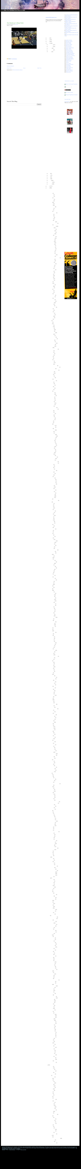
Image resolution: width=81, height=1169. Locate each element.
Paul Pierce (50, 908)
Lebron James (51, 771)
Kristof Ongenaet (51, 744)
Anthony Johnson (51, 248)
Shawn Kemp (50, 1018)
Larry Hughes (50, 761)
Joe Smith (50, 660)
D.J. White (50, 391)
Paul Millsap (50, 906)
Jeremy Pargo (51, 641)
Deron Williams (51, 446)
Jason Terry (50, 620)
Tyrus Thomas (51, 1105)
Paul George (50, 903)
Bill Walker (50, 283)
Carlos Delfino (51, 331)
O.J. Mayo (50, 890)
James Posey (50, 602)
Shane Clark (50, 1012)
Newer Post (9, 68)
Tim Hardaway (14, 58)
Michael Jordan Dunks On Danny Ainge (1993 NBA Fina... (55, 110)
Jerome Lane (50, 647)
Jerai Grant (50, 635)
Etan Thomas (50, 526)
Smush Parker (51, 1024)
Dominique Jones (51, 482)
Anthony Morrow (51, 250)
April (49, 178)
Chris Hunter (50, 352)
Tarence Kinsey (51, 1044)
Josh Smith (50, 699)
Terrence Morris (51, 1051)
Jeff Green (50, 630)
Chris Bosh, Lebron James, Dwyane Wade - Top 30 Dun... (55, 165)
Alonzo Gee (50, 220)
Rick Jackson (50, 948)
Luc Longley (50, 782)
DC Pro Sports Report (69, 207)
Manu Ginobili (51, 791)
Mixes (49, 857)
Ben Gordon (50, 277)
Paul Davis (50, 902)
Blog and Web (23, 1149)
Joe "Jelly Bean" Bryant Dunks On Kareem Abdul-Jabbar (54, 68)
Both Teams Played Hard (70, 201)
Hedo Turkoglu (51, 569)
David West (50, 428)
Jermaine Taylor (51, 644)
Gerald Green (50, 539)
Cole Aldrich (50, 374)
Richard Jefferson (51, 947)
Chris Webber (51, 362)
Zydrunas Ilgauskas (52, 1142)
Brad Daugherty (51, 296)
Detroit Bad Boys (68, 208)
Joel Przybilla (50, 663)
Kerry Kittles (50, 725)
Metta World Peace (52, 840)
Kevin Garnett (50, 728)
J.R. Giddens (50, 587)
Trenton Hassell (51, 1087)
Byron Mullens (51, 317)
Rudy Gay (50, 984)
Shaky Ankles (67, 228)
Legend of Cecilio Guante (70, 219)
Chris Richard (51, 361)
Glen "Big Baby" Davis (52, 550)
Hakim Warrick (51, 563)
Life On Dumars (68, 221)
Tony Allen (50, 1078)
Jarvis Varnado (51, 614)
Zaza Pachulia (51, 1141)
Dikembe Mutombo (52, 470)
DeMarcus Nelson (51, 437)
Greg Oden (50, 557)
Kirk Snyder (50, 735)
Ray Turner (50, 936)
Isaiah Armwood (51, 578)
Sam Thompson (51, 993)
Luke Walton (50, 785)
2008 (48, 187)
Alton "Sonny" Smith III (52, 223)
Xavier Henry (50, 1132)
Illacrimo (3, 1149)
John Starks (50, 672)
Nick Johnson (50, 884)
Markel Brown (51, 815)
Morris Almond (51, 864)
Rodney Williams (51, 968)
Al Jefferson (50, 203)
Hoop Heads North (68, 211)
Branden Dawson (51, 301)
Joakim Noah (50, 654)
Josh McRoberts (51, 695)
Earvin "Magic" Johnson (53, 500)
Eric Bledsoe (50, 518)
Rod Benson (50, 960)
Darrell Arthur (50, 415)
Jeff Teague (50, 633)
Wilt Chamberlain (51, 1130)
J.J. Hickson (50, 584)
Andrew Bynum (51, 242)
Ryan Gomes (50, 989)
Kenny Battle (50, 720)
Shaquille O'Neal (51, 1015)
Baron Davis (50, 275)
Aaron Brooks (50, 196)
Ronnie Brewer (51, 974)
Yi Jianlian (50, 1136)
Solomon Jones (51, 1026)
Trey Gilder (50, 1092)
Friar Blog (67, 210)
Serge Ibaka (50, 1008)
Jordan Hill (50, 686)
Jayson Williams (51, 626)
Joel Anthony (50, 662)
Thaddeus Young (51, 1059)
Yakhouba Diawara (52, 1133)
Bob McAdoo (50, 290)
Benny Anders (51, 280)
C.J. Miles (50, 323)
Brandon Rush (51, 305)
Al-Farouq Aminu (51, 206)
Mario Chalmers (51, 809)
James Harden (51, 599)
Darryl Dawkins (51, 419)
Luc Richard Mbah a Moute (53, 783)
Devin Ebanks (51, 466)
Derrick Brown (51, 448)
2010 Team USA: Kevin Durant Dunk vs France (54, 96)
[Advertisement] (25, 17)
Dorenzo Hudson (51, 490)
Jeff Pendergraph (51, 632)
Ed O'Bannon (50, 503)
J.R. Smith (50, 590)
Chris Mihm (50, 356)
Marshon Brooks (51, 822)
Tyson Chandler (51, 1106)
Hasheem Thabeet (52, 567)
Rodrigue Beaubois (52, 969)
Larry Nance (50, 764)
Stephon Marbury (51, 1036)
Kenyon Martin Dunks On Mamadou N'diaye (53, 154)
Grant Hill (50, 554)
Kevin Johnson (51, 729)
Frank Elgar (50, 530)
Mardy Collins (51, 807)
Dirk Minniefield (51, 473)
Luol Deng (50, 786)
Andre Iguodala (51, 233)
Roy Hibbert (50, 978)
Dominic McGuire (51, 479)
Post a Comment (10, 66)
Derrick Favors (51, 452)
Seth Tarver (50, 1011)
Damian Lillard (51, 397)
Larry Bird (50, 759)
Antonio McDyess (51, 263)
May (49, 177)
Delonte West (50, 433)
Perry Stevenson (51, 911)
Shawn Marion (51, 1020)
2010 (48, 43)
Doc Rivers (50, 476)
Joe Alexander (51, 657)
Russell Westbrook (52, 986)
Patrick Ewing (50, 896)
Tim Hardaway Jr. (51, 1071)
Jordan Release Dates (69, 243)
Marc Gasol (50, 792)
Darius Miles (50, 410)
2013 (48, 38)
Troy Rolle (50, 1096)
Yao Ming (50, 1135)
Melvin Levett (50, 839)
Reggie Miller (50, 941)
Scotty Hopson (51, 1002)
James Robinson (51, 603)
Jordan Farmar (51, 683)
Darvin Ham (50, 421)
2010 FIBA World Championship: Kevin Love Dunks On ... (55, 59)
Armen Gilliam (51, 266)
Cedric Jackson (51, 335)
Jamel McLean (51, 596)
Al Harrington (50, 200)
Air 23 (66, 240)
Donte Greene (51, 487)
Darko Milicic (50, 412)
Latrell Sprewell (51, 768)
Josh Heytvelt (50, 692)
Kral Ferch (50, 740)
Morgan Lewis (51, 863)
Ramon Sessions (51, 926)
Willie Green (50, 1126)
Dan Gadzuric (51, 401)
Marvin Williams (51, 825)
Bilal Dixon (50, 281)
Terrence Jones (51, 1050)
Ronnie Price (50, 975)
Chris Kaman (50, 355)
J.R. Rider (50, 588)
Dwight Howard (51, 496)
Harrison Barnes (51, 566)
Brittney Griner (51, 313)
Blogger (18, 1148)
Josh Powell (50, 696)
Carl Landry (50, 326)
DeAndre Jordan (51, 430)
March (49, 180)
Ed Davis (49, 502)
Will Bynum (50, 1124)
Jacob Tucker (50, 591)
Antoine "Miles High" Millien (53, 257)
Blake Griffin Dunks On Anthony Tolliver (70, 22)
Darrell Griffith (51, 416)
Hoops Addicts (68, 213)
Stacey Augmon (51, 1030)
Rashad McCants (51, 930)
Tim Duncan (50, 1068)
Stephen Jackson (51, 1035)
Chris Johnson (51, 353)
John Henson (50, 669)
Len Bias (49, 773)
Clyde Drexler (51, 373)
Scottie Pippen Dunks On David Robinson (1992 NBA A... (54, 65)
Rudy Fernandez (51, 983)
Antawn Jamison (51, 245)
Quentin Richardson (52, 918)
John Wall (50, 674)
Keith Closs (50, 713)
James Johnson (51, 600)
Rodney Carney (51, 962)
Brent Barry (50, 308)
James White (50, 606)
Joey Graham (50, 666)
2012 (48, 39)
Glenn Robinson (51, 551)
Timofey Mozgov (51, 1074)
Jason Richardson (51, 617)
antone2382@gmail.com (51, 17)
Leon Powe (50, 776)
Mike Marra (50, 851)
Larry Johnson (51, 762)
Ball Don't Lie (67, 197)
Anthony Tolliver (51, 256)
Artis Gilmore (50, 268)
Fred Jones (50, 532)
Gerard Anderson (51, 545)
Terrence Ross (51, 1053)
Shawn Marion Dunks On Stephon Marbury (53, 74)
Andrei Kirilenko (51, 238)
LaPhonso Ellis (51, 758)
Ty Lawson (50, 1098)
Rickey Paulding (51, 950)
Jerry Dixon (50, 648)
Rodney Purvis (51, 965)
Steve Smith (50, 1039)
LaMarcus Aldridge (52, 753)
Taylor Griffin (50, 1045)
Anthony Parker (51, 251)
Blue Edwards (51, 287)
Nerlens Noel (50, 879)
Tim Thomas (50, 1072)
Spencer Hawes (51, 1029)
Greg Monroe (50, 556)
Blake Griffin (50, 286)
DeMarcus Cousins (52, 436)
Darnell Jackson (51, 413)
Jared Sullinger (51, 609)
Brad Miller (50, 298)
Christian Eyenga (51, 368)
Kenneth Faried (51, 719)
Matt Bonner (50, 828)
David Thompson (51, 427)
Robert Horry (50, 954)
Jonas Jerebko (51, 675)
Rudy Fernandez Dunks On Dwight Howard (71, 26)
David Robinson (51, 425)
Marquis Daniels (51, 818)
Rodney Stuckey (51, 966)
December (50, 44)
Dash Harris (50, 422)
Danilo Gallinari (51, 403)
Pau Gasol (50, 900)
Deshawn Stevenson (52, 457)
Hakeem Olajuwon (52, 561)
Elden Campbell (51, 511)
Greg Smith (50, 559)
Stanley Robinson (51, 1032)
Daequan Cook (51, 392)
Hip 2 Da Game (70, 126)
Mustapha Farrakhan (52, 866)
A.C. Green (50, 193)
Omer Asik (50, 891)
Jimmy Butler (50, 653)
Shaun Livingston (51, 1017)
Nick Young (50, 885)
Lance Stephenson (52, 755)
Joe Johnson (50, 659)
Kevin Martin (50, 732)
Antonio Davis (51, 262)
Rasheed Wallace (51, 932)
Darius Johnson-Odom (52, 409)
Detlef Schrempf (51, 460)
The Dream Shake (68, 233)
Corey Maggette (51, 377)
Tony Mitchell (50, 1081)
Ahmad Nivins (51, 199)
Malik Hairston (51, 789)
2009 (48, 186)
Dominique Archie (51, 481)
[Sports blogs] (69, 92)
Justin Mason (50, 705)
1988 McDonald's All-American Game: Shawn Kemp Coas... (54, 62)
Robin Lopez (50, 959)
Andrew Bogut (51, 241)
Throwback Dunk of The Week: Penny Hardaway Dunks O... (54, 157)
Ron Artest (50, 971)
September (50, 50)
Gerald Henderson (52, 541)
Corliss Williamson (52, 380)
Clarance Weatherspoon (53, 370)
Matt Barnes (50, 827)
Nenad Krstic (50, 876)
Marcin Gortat (50, 794)
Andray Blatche (51, 230)
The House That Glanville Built (71, 234)
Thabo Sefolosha (51, 1057)
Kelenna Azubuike (51, 714)
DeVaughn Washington (53, 463)
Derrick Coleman (51, 451)
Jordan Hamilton (51, 684)
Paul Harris (50, 905)
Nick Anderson (51, 881)
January (50, 184)
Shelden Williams (51, 1023)
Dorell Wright (50, 488)
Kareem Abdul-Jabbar (52, 708)
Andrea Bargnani (51, 236)
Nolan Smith (50, 888)
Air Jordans (67, 241)
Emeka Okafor (51, 515)
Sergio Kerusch (51, 1009)
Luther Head (50, 788)
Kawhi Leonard (51, 711)
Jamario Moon (51, 594)
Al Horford (50, 202)
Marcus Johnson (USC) (53, 803)
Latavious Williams (52, 767)
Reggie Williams (51, 942)
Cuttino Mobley (51, 388)
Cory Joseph (50, 382)
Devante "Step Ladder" (52, 461)
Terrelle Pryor (50, 1048)
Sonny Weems (51, 1027)
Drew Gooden (51, 491)
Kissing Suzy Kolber (69, 218)
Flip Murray (50, 527)
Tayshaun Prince (51, 1047)
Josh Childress (51, 690)
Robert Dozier (51, 953)
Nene (49, 878)
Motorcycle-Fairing (68, 244)
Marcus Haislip (51, 800)
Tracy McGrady (51, 1083)
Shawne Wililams (51, 1021)
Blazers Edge (67, 200)
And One (67, 195)
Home (24, 68)
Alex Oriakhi (50, 209)
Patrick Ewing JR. (51, 897)
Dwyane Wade (51, 497)
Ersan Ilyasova (51, 523)
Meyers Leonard (51, 842)
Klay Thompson (51, 737)
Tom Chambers (51, 1077)
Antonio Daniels (51, 260)
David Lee (50, 424)
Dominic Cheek (51, 478)
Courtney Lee (50, 383)
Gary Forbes (50, 535)
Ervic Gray (50, 524)
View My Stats (67, 99)
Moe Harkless (51, 860)
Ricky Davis (50, 951)
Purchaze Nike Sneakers (70, 246)
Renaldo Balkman (51, 944)
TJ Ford (49, 1075)
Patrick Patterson (51, 899)
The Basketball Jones (69, 231)
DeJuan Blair (50, 431)
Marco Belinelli (51, 795)
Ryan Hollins (50, 990)
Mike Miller (50, 852)
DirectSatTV (67, 101)
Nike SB (66, 245)
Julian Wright (50, 702)
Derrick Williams (51, 455)
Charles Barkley (51, 341)
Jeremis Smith (51, 636)
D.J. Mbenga (50, 389)
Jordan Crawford (51, 681)
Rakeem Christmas (52, 924)
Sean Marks (50, 1004)
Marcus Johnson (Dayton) (53, 801)
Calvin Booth (50, 325)
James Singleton (51, 605)
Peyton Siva (50, 912)
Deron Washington (52, 445)
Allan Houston (51, 217)
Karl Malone (50, 710)
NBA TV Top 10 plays (52, 870)
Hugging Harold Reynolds (70, 216)
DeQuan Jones (51, 440)
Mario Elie (50, 810)
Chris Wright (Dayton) (52, 365)
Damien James (51, 398)
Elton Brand (50, 514)
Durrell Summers (51, 493)
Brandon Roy (50, 304)
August (49, 51)
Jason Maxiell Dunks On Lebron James (70, 29)
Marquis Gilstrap (51, 819)
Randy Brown (50, 927)
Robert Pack (50, 957)
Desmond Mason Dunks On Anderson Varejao (54, 146)
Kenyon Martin (51, 722)
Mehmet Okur (50, 837)
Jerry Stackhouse (51, 650)
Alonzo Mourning (51, 221)
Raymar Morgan (51, 938)
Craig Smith (50, 386)
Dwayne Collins (51, 494)
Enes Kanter (50, 517)
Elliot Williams (51, 512)
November (50, 46)
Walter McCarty (51, 1120)
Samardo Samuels (52, 996)
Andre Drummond (51, 232)
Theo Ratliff (50, 1060)
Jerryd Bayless (51, 651)
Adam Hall (50, 197)
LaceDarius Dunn (51, 750)
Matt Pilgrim (50, 830)
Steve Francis (50, 1038)
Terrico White (50, 1056)
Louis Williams (51, 780)
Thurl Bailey (50, 1066)
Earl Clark (50, 499)
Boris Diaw (50, 293)
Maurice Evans (51, 834)
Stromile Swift (50, 1041)
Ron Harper (50, 972)
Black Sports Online (69, 199)
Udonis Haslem (51, 1108)
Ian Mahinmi (50, 572)
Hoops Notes (67, 214)
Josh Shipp (50, 698)
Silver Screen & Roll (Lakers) (70, 229)
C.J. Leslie (50, 322)
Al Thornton (50, 205)
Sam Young (50, 995)
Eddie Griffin (50, 506)
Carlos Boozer (51, 329)
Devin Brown (50, 464)
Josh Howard (50, 693)
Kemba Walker (51, 716)
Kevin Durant (50, 726)
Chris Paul (50, 359)
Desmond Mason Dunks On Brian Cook (54, 149)
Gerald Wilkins (51, 544)
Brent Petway (50, 310)
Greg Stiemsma (51, 560)
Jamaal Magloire (51, 593)
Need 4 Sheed (68, 227)
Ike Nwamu (50, 573)
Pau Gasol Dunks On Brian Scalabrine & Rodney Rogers (55, 171)
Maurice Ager (50, 833)
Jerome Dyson (51, 645)
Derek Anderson (51, 442)
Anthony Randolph (52, 254)
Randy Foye (50, 929)
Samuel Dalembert (52, 998)
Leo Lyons (50, 774)
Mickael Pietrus (51, 849)
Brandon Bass (51, 302)
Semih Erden (50, 1006)
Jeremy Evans (51, 638)
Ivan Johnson (50, 581)
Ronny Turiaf (50, 977)
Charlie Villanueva (52, 343)
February (50, 182)
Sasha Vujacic (51, 999)
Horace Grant (50, 570)
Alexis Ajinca (50, 214)
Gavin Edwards (51, 536)
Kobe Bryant (50, 738)
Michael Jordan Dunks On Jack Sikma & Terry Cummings (54, 143)
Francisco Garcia (51, 529)
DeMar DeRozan (51, 434)
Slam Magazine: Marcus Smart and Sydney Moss (75, 112)
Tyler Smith (50, 1100)
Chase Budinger (51, 344)
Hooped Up (67, 212)
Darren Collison (51, 418)
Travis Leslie (50, 1084)
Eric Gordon (50, 520)
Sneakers (67, 247)
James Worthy (51, 608)
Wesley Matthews (51, 1123)
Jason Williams (51, 623)
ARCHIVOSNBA (68, 196)
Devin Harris (50, 467)
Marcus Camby (51, 797)
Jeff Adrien (50, 627)
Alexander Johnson (52, 212)
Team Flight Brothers (69, 230)
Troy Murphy (50, 1095)
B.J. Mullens (50, 274)
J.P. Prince (50, 585)
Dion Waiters (50, 472)
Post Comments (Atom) (17, 69)
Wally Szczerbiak (51, 1118)
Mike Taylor (50, 854)
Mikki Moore (50, 855)
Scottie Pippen (51, 1001)
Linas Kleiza (50, 777)
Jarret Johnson (51, 611)
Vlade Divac (50, 1112)
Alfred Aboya (50, 215)
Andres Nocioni (51, 239)
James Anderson (51, 597)
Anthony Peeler (51, 253)
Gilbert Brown (50, 548)
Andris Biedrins (51, 244)
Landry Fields (50, 756)
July (49, 173)
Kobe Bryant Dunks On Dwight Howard (70, 20)
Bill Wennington (51, 284)
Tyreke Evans (50, 1103)
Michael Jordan (51, 846)
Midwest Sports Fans (69, 223)
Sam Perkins (50, 992)
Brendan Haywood (52, 307)
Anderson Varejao (51, 229)
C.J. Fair (49, 320)
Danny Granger (51, 404)
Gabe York (50, 533)
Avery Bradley (51, 272)
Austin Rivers (50, 271)
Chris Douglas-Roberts (52, 349)
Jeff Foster (50, 629)
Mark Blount (50, 813)
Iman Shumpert (51, 575)
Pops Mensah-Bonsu (52, 917)
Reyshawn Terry (51, 945)
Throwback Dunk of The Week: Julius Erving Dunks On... (54, 79)
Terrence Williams (51, 1054)
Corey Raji (50, 379)
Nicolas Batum (51, 887)
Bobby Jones (50, 292)
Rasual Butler (50, 933)
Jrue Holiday (50, 701)
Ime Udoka (50, 576)
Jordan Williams (51, 687)
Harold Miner (50, 564)
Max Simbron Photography (70, 222)
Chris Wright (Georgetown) (53, 367)
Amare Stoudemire (52, 226)
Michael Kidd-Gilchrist (52, 848)
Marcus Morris (51, 804)
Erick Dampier (51, 521)
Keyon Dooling (51, 734)
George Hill (50, 538)
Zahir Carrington (51, 1139)
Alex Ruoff (50, 211)
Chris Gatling (50, 350)
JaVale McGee (51, 624)
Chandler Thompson (52, 338)
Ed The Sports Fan (71, 108)
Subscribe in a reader (69, 81)
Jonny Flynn (50, 680)
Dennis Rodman (51, 439)
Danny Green (50, 406)
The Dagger (67, 232)
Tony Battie (50, 1080)
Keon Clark (50, 723)
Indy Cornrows (68, 217)
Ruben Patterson (51, 981)
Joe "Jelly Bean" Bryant (53, 656)
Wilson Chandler (51, 1129)
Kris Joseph (50, 743)
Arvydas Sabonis (51, 269)
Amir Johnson (51, 227)
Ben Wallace (50, 278)
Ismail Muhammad (51, 579)
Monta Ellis (50, 861)
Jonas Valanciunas (52, 677)
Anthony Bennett (51, 247)
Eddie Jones (50, 508)
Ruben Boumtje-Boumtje (53, 980)
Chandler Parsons (51, 337)
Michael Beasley (51, 843)
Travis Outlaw (50, 1086)
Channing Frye (51, 340)
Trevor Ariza (50, 1089)
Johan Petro (50, 668)
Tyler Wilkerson (51, 1102)
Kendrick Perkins (51, 717)
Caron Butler (50, 334)
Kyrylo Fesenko (51, 749)
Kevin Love (50, 731)
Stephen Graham (51, 1033)
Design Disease (12, 1149)
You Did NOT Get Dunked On (54, 1138)
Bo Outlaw (50, 289)
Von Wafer (50, 1115)
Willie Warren (50, 1127)
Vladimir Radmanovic (52, 1114)
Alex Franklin (50, 208)
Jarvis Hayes (50, 612)
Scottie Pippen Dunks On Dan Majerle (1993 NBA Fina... (54, 141)
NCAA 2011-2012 (51, 873)
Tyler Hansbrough (51, 1099)
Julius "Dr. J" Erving (52, 704)
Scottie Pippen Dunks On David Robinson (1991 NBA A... (54, 88)
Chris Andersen (51, 346)
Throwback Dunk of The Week (54, 1063)
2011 (48, 41)
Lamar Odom (50, 752)
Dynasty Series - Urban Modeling (71, 242)
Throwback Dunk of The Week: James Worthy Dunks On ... (54, 132)
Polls (49, 915)
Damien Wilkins (51, 400)
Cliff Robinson (51, 371)
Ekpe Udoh (50, 509)
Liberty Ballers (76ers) (69, 220)
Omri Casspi (50, 893)
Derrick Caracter (51, 449)
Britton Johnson (51, 314)
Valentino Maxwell (51, 1109)
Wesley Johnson (51, 1121)
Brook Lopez (50, 316)
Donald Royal (51, 485)
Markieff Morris (51, 816)
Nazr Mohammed (51, 869)
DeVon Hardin (51, 469)
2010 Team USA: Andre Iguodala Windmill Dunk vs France (55, 99)
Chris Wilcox (50, 364)
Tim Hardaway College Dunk (15, 23)
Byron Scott (50, 319)
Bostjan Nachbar (51, 295)
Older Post (39, 68)
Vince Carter (50, 1111)
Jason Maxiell (51, 615)
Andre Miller (50, 235)
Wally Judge (50, 1117)
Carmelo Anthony (51, 332)
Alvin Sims (50, 224)
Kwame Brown (51, 747)
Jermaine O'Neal (51, 642)
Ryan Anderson (51, 987)
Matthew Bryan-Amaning (53, 831)
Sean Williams (51, 1005)
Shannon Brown (51, 1014)
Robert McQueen (51, 956)
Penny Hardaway (51, 909)
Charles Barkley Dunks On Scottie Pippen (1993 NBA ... (54, 118)
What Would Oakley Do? (70, 235)
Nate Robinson (51, 867)
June (49, 175)
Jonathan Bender (51, 678)
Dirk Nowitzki (50, 475)
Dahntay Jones (51, 394)
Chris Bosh (50, 347)
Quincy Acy (50, 920)
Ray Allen (50, 935)
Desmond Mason (51, 458)
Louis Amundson (51, 779)
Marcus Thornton (51, 806)
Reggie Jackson (51, 939)
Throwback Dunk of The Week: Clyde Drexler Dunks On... (54, 108)
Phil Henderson (51, 914)
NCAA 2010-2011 (51, 872)
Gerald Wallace (51, 542)
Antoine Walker (51, 259)
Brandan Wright (51, 299)
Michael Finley (51, 845)
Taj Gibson (50, 1042)
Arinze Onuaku (51, 265)
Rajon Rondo (50, 923)
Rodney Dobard (51, 963)
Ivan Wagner (50, 582)
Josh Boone (50, 689)
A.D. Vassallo (50, 194)
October (50, 48)
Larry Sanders (51, 765)
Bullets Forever (68, 206)
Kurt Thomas (50, 746)
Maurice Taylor (51, 836)
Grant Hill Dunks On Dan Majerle (55, 151)
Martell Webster (51, 824)
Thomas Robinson (51, 1062)
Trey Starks (50, 1093)
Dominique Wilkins (52, 484)
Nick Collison (50, 882)
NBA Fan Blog (68, 224)
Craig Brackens (51, 385)
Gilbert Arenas (51, 547)
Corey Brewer (51, 376)
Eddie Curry (50, 505)
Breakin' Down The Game (70, 202)
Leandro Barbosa (51, 770)
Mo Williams (50, 858)
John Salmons (51, 671)
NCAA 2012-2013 (51, 875)
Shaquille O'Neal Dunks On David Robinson (54, 82)
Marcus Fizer (50, 798)
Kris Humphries (51, 741)
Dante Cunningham (52, 407)
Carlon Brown (51, 328)
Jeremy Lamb (50, 639)
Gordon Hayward (51, 553)
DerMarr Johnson (51, 443)
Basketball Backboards (69, 198)
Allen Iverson (50, 218)
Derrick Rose (50, 454)
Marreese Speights (52, 821)
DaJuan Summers (51, 395)
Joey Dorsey (50, 665)
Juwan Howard (51, 707)
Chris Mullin (50, 358)
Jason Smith (50, 618)
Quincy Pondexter (51, 921)
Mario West (50, 812)
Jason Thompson (51, 621)
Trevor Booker (51, 1090)
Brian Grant (50, 311)
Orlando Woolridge (52, 894)
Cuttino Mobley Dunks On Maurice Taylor (53, 85)
